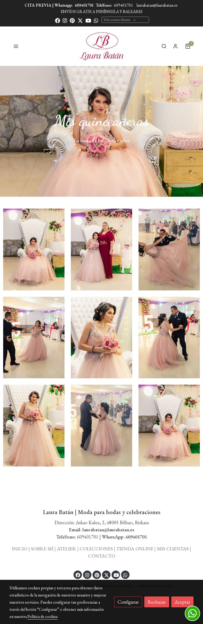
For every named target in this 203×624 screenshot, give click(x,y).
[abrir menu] (16, 46)
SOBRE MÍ (42, 549)
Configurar (128, 602)
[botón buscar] (164, 46)
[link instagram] (65, 20)
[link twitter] (80, 20)
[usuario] (175, 46)
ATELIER (66, 549)
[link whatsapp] (96, 20)
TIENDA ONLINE (134, 549)
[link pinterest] (72, 20)
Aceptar (182, 602)
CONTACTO (101, 556)
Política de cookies (42, 616)
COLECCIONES (97, 549)
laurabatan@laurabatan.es (157, 5)
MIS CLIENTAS (173, 549)
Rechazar (157, 602)
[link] (101, 46)
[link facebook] (57, 20)
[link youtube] (88, 20)
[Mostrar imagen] (33, 249)
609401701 (84, 5)
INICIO (19, 549)
